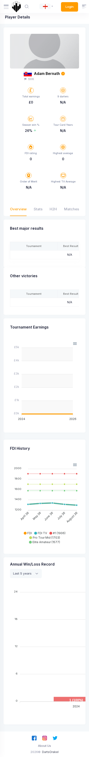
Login (70, 7)
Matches (71, 209)
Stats (38, 209)
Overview (18, 209)
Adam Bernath (47, 73)
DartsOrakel (50, 752)
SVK (31, 79)
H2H (53, 209)
